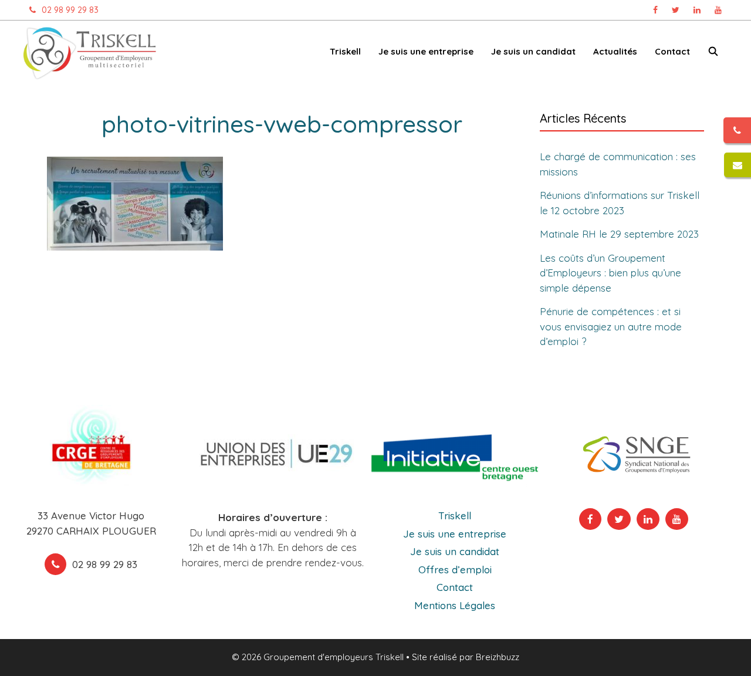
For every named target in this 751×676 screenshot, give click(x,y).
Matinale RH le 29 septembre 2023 (619, 234)
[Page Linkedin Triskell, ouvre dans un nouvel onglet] (697, 10)
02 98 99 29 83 (70, 10)
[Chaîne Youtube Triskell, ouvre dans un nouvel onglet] (718, 10)
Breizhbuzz (497, 657)
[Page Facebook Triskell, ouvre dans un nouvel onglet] (655, 10)
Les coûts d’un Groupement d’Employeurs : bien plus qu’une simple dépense (610, 273)
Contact (672, 51)
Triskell (454, 515)
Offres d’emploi (455, 569)
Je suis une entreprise (454, 534)
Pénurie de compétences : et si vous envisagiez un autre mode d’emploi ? (611, 326)
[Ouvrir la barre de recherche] (713, 53)
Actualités (615, 51)
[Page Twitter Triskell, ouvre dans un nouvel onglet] (675, 10)
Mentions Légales (454, 605)
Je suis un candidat (454, 551)
